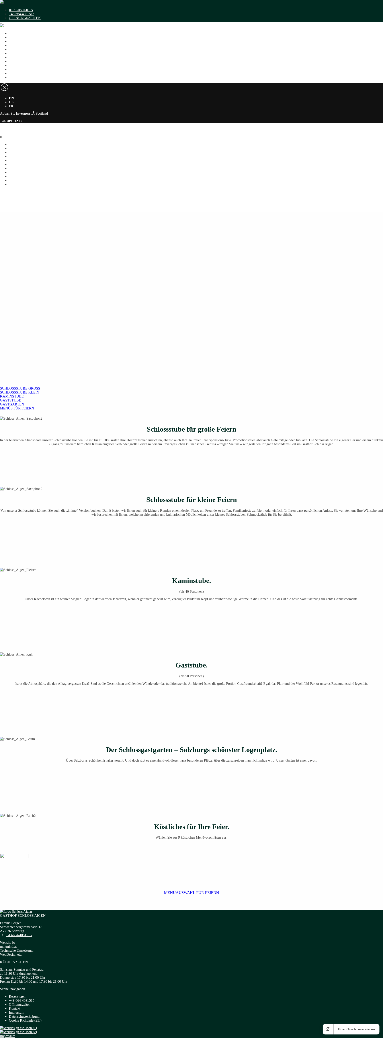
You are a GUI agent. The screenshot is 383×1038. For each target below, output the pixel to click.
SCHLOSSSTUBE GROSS (20, 388)
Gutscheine (17, 65)
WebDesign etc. (11, 954)
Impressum (16, 1012)
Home (13, 37)
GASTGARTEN (12, 404)
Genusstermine (19, 53)
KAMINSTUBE (12, 396)
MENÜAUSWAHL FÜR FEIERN (191, 892)
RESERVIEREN (21, 10)
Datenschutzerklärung (24, 1016)
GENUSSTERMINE (24, 33)
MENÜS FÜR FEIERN (17, 408)
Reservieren (17, 996)
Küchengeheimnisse (23, 69)
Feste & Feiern (19, 61)
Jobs (12, 77)
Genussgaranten (20, 49)
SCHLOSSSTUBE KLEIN (19, 392)
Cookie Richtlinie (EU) (25, 1020)
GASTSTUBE (10, 400)
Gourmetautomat (20, 57)
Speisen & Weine (21, 41)
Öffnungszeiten (19, 1004)
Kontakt (14, 73)
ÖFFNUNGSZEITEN (25, 18)
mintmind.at (8, 946)
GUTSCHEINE (20, 37)
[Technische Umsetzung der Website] (18, 1028)
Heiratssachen (18, 45)
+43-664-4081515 (21, 14)
